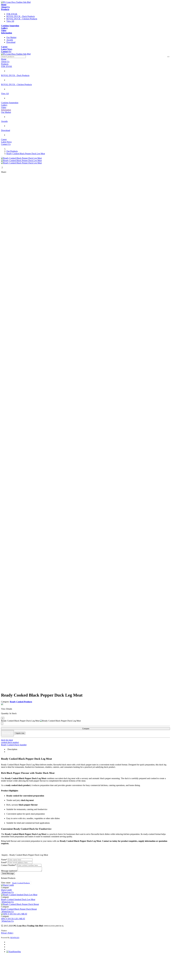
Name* (4, 859)
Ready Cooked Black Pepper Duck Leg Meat (25, 153)
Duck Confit (6, 890)
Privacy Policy (7, 933)
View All (10, 21)
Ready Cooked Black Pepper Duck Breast (19, 909)
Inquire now (19, 733)
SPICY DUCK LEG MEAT (13, 919)
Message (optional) (9, 871)
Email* (4, 862)
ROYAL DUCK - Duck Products (20, 16)
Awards (9, 40)
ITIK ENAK (11, 14)
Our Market (11, 37)
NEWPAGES (14, 938)
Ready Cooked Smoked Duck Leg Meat (18, 899)
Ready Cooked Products (21, 883)
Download (10, 42)
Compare (85, 729)
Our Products (12, 151)
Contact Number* (8, 865)
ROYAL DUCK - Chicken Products (21, 19)
